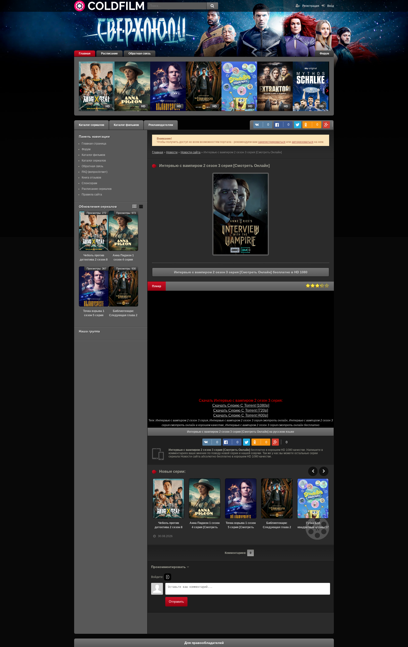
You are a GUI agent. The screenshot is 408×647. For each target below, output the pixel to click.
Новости (172, 152)
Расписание (109, 53)
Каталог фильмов (126, 125)
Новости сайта (190, 152)
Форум (324, 53)
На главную (109, 6)
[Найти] (212, 5)
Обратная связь (139, 53)
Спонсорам (89, 183)
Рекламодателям (161, 125)
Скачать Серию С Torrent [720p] (240, 410)
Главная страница (94, 143)
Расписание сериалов (96, 189)
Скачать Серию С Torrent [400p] (240, 415)
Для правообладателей (204, 643)
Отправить (176, 601)
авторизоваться (302, 142)
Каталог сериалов (91, 125)
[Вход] (167, 577)
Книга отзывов (91, 177)
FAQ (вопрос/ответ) (94, 172)
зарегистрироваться (271, 142)
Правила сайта (92, 194)
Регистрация (310, 6)
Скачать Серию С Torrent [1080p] (240, 405)
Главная (84, 53)
